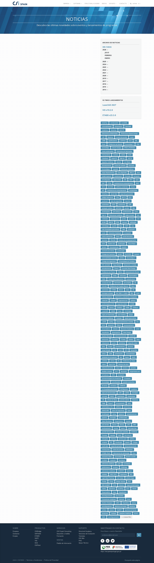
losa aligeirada (122, 172)
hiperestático (133, 275)
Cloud (111, 481)
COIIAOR (121, 471)
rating (114, 414)
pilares (112, 510)
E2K (114, 350)
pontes (124, 219)
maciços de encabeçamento (127, 240)
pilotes (122, 258)
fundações (121, 375)
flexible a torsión (107, 371)
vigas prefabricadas (133, 485)
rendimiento (118, 176)
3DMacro (135, 307)
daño (129, 403)
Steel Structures (107, 421)
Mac (120, 226)
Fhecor (116, 268)
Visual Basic (132, 244)
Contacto (123, 3)
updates (104, 474)
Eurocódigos (106, 169)
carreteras (122, 343)
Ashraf (134, 488)
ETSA (109, 183)
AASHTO (114, 158)
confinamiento (106, 428)
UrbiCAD (105, 300)
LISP (130, 204)
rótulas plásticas (107, 297)
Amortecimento (106, 165)
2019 (104, 78)
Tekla (138, 339)
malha (104, 488)
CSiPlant (123, 141)
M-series (104, 386)
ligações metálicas (107, 162)
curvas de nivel (106, 283)
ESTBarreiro (124, 389)
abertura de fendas (120, 506)
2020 (104, 75)
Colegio (135, 442)
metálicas (134, 432)
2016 (104, 84)
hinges (110, 346)
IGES (103, 517)
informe (121, 485)
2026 (104, 50)
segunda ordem (122, 304)
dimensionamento (120, 336)
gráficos (133, 300)
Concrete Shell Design (129, 268)
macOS (114, 226)
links (114, 492)
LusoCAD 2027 (109, 105)
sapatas (112, 435)
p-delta (127, 393)
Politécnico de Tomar (108, 272)
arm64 (120, 254)
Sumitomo (122, 460)
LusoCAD (105, 311)
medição (119, 318)
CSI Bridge (105, 226)
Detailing (105, 194)
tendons (125, 368)
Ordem (104, 307)
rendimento (121, 204)
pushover (105, 201)
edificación (129, 449)
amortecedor (116, 382)
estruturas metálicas (108, 464)
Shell (128, 499)
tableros (121, 414)
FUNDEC (119, 307)
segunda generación (126, 194)
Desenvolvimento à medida (124, 322)
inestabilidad (133, 190)
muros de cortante (119, 165)
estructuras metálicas (108, 471)
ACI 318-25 (127, 435)
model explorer (106, 176)
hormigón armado (107, 293)
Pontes (104, 481)
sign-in (104, 215)
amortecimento (106, 268)
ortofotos (104, 361)
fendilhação (105, 414)
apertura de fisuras (130, 510)
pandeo (127, 208)
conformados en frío (108, 304)
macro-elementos (107, 236)
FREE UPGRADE (129, 148)
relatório (124, 247)
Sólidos (131, 339)
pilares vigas (130, 478)
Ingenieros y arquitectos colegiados (126, 297)
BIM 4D (122, 158)
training (113, 439)
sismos (111, 307)
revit (120, 350)
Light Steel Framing (108, 478)
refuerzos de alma (107, 368)
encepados (127, 233)
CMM (103, 141)
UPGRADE (131, 229)
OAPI (126, 226)
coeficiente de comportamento (123, 183)
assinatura (105, 290)
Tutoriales (82, 536)
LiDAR (104, 322)
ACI (131, 474)
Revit (132, 286)
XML (136, 141)
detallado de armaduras (109, 357)
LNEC (118, 503)
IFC (111, 442)
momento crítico (107, 456)
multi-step (105, 446)
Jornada (104, 396)
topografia (134, 350)
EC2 (127, 488)
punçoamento (120, 403)
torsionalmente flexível (132, 272)
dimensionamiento (130, 446)
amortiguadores (107, 506)
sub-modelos (122, 315)
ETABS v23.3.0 (109, 115)
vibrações (105, 439)
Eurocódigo (105, 382)
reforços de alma (123, 364)
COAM (132, 304)
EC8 (103, 244)
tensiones (105, 513)
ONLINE (113, 240)
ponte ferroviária (128, 236)
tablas (104, 354)
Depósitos (115, 339)
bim (138, 215)
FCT (116, 371)
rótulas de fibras (112, 400)
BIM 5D (111, 222)
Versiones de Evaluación (87, 534)
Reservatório (106, 492)
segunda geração (116, 446)
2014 (104, 90)
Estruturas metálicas (127, 169)
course (116, 428)
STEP (113, 204)
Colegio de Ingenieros (109, 261)
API (103, 190)
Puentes (104, 435)
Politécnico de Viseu (129, 361)
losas (119, 311)
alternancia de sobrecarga (121, 453)
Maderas (110, 137)
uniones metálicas (107, 318)
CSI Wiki (81, 538)
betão (115, 275)
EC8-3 (136, 513)
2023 (104, 67)
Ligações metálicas (125, 513)
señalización (119, 354)
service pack (122, 439)
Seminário (117, 283)
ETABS (114, 290)
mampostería (106, 155)
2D (133, 290)
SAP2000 (119, 208)
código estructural (107, 197)
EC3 (103, 187)
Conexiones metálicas (109, 499)
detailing (104, 123)
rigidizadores (106, 275)
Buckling (132, 506)
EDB (117, 222)
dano (127, 290)
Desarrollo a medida (130, 265)
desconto (111, 325)
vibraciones (105, 343)
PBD (138, 144)
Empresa (16, 531)
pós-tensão (105, 425)
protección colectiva (122, 432)
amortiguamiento (113, 517)
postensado (121, 251)
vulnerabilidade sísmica (109, 258)
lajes (137, 180)
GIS (125, 180)
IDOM (104, 222)
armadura (113, 386)
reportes (127, 201)
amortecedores (120, 346)
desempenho (116, 332)
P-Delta (123, 339)
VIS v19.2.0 (107, 110)
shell (138, 172)
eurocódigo (105, 148)
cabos (104, 364)
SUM (129, 155)
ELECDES (128, 254)
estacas (115, 329)
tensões (115, 467)
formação (113, 417)
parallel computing (128, 382)
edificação (133, 222)
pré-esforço (116, 211)
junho (114, 343)
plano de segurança (118, 410)
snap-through (106, 350)
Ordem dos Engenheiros (115, 279)
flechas (122, 425)
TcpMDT (119, 510)
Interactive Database (115, 233)
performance (106, 467)
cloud (118, 368)
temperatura (118, 126)
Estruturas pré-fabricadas (124, 151)
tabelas (119, 162)
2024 (104, 64)
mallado (113, 513)
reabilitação (120, 396)
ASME (127, 307)
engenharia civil (135, 371)
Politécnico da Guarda (115, 144)
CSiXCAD (132, 336)
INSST (112, 396)
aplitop (111, 322)
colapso (113, 300)
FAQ (80, 540)
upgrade (115, 169)
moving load (106, 449)
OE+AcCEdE (106, 265)
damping (113, 130)
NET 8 (124, 197)
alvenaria (131, 165)
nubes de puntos (118, 449)
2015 (104, 87)
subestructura (130, 279)
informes (121, 499)
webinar (129, 471)
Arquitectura (122, 492)
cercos (112, 361)
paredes (133, 368)
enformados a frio (107, 407)
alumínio (104, 240)
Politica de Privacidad (51, 560)
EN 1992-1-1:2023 (122, 293)
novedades (127, 464)
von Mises (127, 162)
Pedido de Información (64, 543)
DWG (103, 279)
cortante (104, 442)
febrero (108, 55)
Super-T (110, 403)
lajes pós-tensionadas (109, 393)
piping (134, 503)
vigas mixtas (117, 180)
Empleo (15, 536)
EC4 (130, 197)
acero (136, 211)
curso (132, 137)
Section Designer (107, 503)
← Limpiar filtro (126, 517)
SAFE (133, 357)
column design (116, 148)
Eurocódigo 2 (131, 258)
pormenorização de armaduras (111, 378)
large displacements (108, 172)
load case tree (132, 428)
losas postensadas (108, 151)
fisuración (124, 371)
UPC (128, 425)
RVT (129, 481)
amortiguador (106, 180)
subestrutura (115, 219)
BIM (133, 208)
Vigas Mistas (117, 265)
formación (137, 176)
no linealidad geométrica (109, 389)
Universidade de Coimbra (127, 261)
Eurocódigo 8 (119, 456)
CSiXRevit (105, 158)
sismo (123, 428)
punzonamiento (129, 325)
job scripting (127, 283)
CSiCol (120, 272)
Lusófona (134, 389)
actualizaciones (132, 414)
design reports (120, 481)
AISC (113, 375)
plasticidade (131, 396)
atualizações (106, 211)
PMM (103, 403)
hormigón (135, 393)
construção (118, 442)
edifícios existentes (122, 187)
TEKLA (119, 325)
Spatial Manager (107, 336)
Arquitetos (126, 503)
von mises (120, 478)
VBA (123, 229)
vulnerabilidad (130, 354)
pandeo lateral (124, 400)
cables (123, 155)
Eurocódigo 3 (129, 144)
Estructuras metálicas (115, 215)
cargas (131, 315)
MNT (134, 425)
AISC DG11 (113, 474)
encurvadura (106, 329)
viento (118, 236)
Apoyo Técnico (83, 543)
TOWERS (122, 386)
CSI (138, 219)
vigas (129, 410)
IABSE (113, 311)
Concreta (127, 176)
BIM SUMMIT (106, 485)
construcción (114, 123)
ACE (103, 325)
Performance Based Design (129, 133)
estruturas (123, 275)
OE (119, 361)
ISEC (137, 183)
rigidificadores (112, 141)
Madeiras (135, 400)
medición (113, 460)
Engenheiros (119, 421)
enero (107, 58)
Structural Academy (92, 3)
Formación (60, 536)
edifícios (118, 407)
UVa (117, 197)
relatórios (105, 130)
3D (135, 283)
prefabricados (123, 417)
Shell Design (127, 332)
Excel (103, 144)
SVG (114, 485)
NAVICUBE (105, 410)
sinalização (121, 244)
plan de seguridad (116, 201)
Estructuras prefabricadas (110, 133)
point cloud (127, 407)
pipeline (104, 417)
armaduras (105, 375)
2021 (104, 73)
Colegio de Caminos (108, 254)
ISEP (130, 180)
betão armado (129, 215)
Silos (103, 346)
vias (132, 226)
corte (119, 464)
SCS (130, 141)
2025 (104, 61)
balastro (136, 254)
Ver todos (106, 47)
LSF (103, 137)
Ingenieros (123, 474)
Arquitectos (105, 332)
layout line (112, 364)
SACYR (121, 130)
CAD (120, 393)
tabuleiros (112, 488)
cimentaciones (114, 247)
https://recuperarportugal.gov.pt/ (111, 551)
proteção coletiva (107, 208)
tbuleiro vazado (131, 456)
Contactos (16, 534)
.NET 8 (130, 158)
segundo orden (133, 343)
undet (137, 329)
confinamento (127, 211)
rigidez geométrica (130, 318)
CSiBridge (124, 467)
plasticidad (105, 204)
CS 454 (104, 286)
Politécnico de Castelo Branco (119, 286)
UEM (110, 354)
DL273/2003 (119, 496)
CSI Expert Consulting (64, 531)
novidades (127, 378)
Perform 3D (111, 244)
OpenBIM (128, 126)
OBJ (132, 293)
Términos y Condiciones (34, 560)
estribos (132, 439)
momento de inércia (108, 251)
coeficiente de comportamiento (116, 190)
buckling (120, 488)
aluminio (130, 346)
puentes (131, 219)
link (137, 322)
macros (114, 425)
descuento (105, 339)
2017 (104, 81)
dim (121, 357)
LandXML (124, 123)
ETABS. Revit (106, 453)
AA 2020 (110, 187)
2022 (104, 70)
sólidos (104, 510)
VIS (103, 400)
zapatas (128, 421)
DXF (103, 183)
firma (134, 453)
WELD (132, 172)
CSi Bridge (128, 311)
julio (107, 52)
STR (126, 350)
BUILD (121, 290)
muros (133, 187)
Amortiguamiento (107, 496)
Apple (127, 357)
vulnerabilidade (107, 126)
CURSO (104, 460)
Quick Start (114, 194)
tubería (127, 442)
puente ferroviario (107, 432)
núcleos (115, 155)
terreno (104, 247)
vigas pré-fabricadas (108, 315)
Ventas (104, 3)
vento (103, 233)
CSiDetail (105, 219)
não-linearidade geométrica (110, 229)
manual (124, 222)
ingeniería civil (123, 300)
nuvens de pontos (121, 137)
